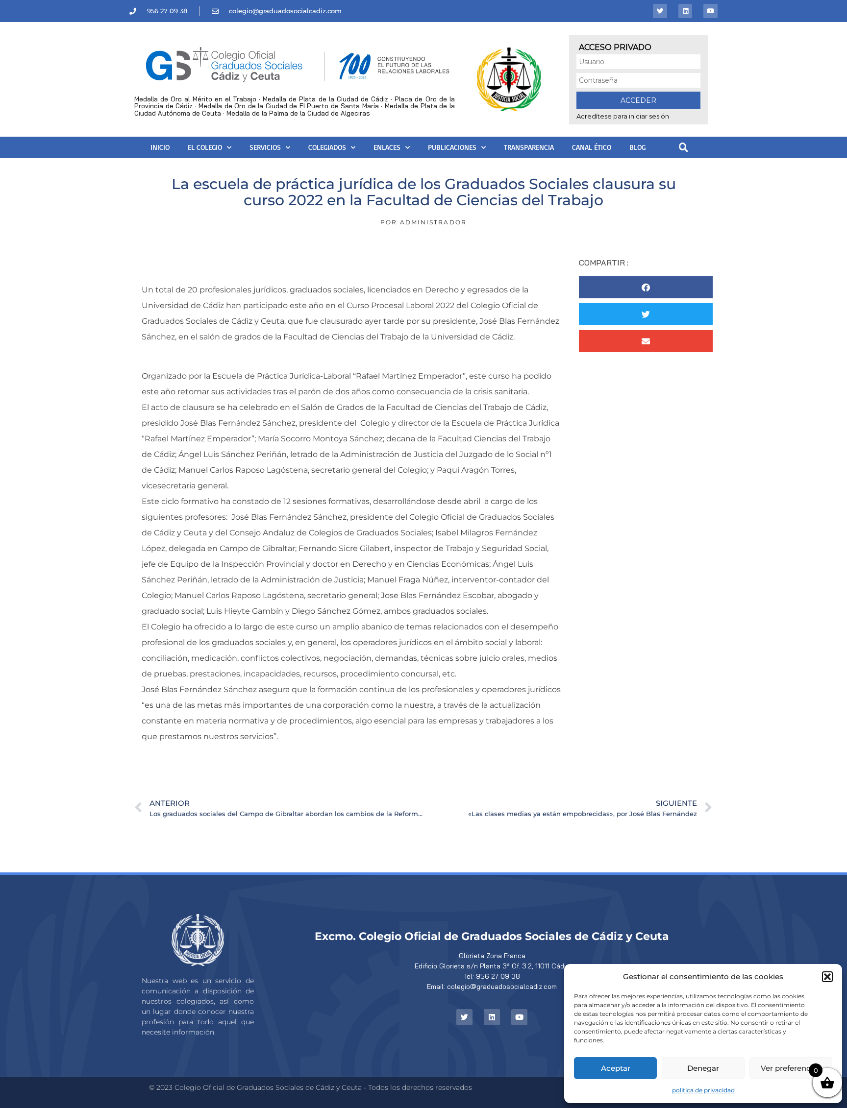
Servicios (265, 147)
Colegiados (327, 147)
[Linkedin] (685, 11)
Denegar (703, 1068)
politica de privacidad (703, 1090)
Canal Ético (591, 147)
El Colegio (205, 147)
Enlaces (387, 147)
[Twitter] (660, 11)
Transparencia (529, 147)
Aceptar (615, 1068)
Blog (637, 147)
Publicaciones (452, 147)
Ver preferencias (791, 1068)
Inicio (160, 147)
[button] (827, 977)
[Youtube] (710, 11)
